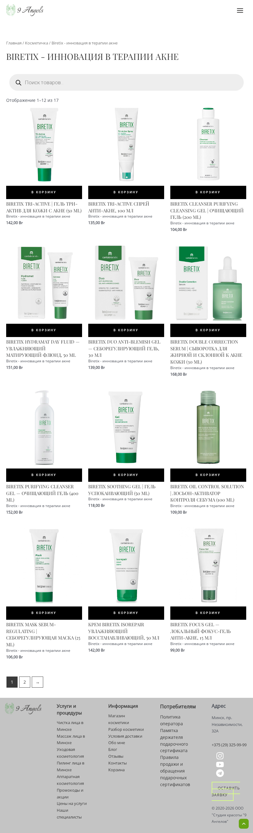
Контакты (117, 763)
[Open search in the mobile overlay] (126, 82)
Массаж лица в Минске (71, 739)
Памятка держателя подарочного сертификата (174, 740)
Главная (14, 43)
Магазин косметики (118, 719)
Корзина (116, 770)
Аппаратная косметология (70, 780)
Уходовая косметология (70, 753)
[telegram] (221, 773)
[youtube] (221, 764)
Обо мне (116, 742)
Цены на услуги (72, 803)
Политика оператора (171, 720)
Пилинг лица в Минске (70, 766)
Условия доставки (125, 736)
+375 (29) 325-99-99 (229, 745)
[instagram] (221, 756)
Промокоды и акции (70, 793)
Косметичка (36, 43)
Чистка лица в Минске (70, 726)
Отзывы (115, 756)
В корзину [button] (43, 192)
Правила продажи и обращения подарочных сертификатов (175, 770)
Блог (112, 749)
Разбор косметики (126, 729)
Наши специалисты (69, 813)
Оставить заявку (226, 791)
